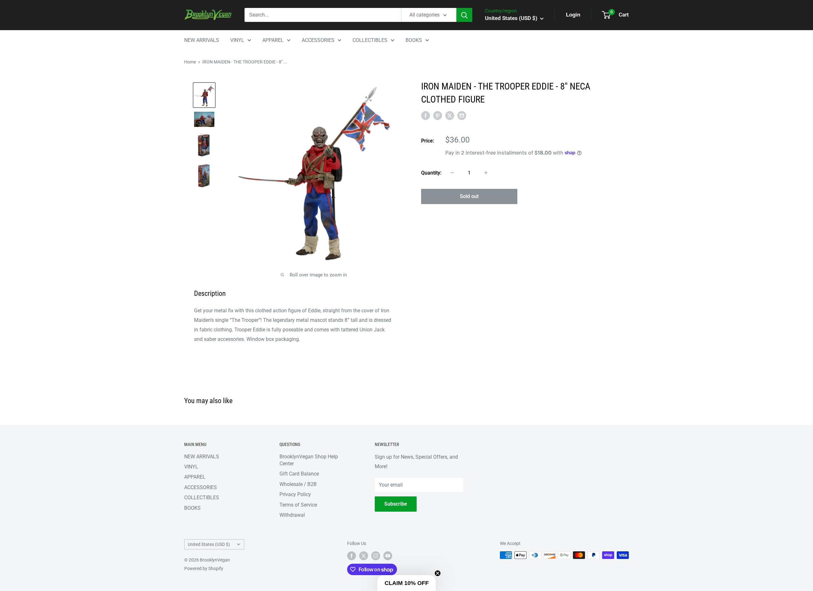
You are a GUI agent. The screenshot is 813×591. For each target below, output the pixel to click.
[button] (406, 583)
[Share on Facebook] (425, 115)
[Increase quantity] (486, 172)
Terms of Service (298, 505)
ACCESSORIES (318, 40)
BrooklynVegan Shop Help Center (308, 460)
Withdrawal (292, 515)
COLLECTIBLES (370, 40)
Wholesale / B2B (298, 484)
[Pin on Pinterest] (437, 115)
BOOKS (414, 40)
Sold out (469, 196)
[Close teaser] (437, 573)
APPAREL (273, 40)
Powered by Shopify (203, 568)
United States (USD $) (209, 544)
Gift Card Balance (299, 474)
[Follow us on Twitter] (363, 555)
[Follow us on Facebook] (351, 555)
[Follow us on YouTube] (387, 555)
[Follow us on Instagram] (375, 555)
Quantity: (431, 172)
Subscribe (395, 504)
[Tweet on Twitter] (449, 115)
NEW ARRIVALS (201, 40)
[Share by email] (461, 115)
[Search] (464, 15)
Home (190, 61)
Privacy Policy (295, 494)
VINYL (237, 40)
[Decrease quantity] (452, 172)
